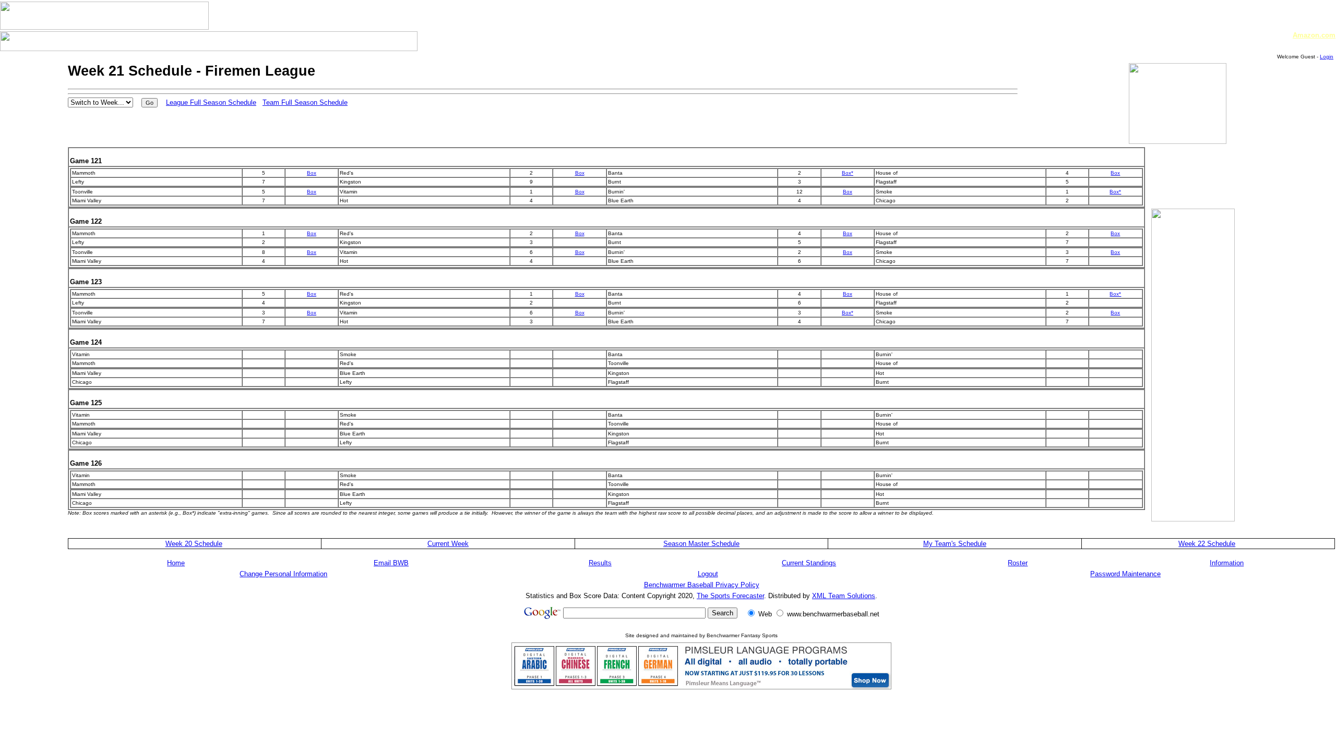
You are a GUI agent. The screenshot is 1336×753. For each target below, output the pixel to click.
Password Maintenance (1125, 574)
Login (1326, 56)
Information (1227, 563)
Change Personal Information (283, 574)
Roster (1018, 563)
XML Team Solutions (843, 596)
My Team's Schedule (954, 544)
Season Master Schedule (701, 544)
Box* (847, 173)
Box (311, 173)
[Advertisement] (1182, 180)
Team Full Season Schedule (305, 102)
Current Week (448, 544)
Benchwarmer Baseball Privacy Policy (701, 585)
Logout (708, 574)
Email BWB (391, 563)
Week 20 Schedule (193, 544)
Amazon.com (1314, 35)
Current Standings (809, 563)
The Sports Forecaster (730, 596)
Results (600, 563)
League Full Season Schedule (211, 102)
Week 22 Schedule (1206, 544)
